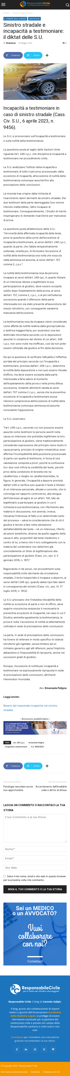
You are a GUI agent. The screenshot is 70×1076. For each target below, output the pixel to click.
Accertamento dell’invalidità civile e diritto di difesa (51, 788)
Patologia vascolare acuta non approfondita (18, 788)
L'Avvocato (34, 18)
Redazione (11, 43)
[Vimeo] (53, 1049)
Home (6, 13)
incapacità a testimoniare (16, 746)
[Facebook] (17, 1049)
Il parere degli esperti (22, 13)
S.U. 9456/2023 (37, 746)
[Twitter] (44, 1049)
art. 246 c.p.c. (19, 742)
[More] (47, 55)
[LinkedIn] (26, 1049)
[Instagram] (35, 1049)
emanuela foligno (36, 742)
